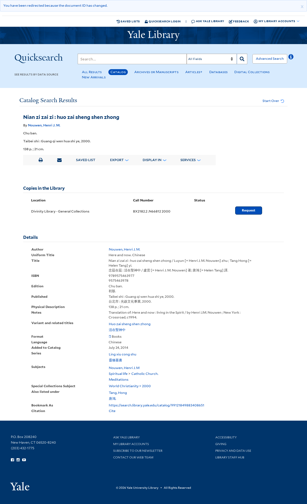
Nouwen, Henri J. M (124, 368)
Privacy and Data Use (233, 450)
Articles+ (194, 72)
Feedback (241, 21)
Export (117, 160)
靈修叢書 (115, 360)
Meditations (118, 380)
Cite (112, 411)
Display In (152, 160)
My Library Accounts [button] (277, 21)
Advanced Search (270, 59)
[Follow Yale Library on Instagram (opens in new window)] (18, 460)
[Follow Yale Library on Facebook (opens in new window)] (12, 460)
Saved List (85, 160)
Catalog (118, 72)
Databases (218, 72)
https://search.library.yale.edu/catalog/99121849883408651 (156, 405)
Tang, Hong (118, 393)
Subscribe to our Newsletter (137, 450)
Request (248, 210)
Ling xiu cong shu (122, 354)
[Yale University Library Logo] (153, 35)
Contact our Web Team (133, 457)
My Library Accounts (131, 444)
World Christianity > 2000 (130, 386)
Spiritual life (118, 374)
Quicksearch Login (164, 21)
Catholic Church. (144, 374)
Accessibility (226, 437)
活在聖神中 (117, 330)
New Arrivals (94, 77)
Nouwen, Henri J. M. (44, 125)
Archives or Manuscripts (156, 72)
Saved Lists (130, 21)
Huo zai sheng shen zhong (130, 324)
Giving (220, 444)
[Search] (242, 59)
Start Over (271, 101)
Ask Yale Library (209, 21)
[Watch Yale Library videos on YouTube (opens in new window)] (24, 460)
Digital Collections (252, 72)
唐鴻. (112, 399)
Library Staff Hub (229, 457)
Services (188, 160)
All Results (92, 72)
